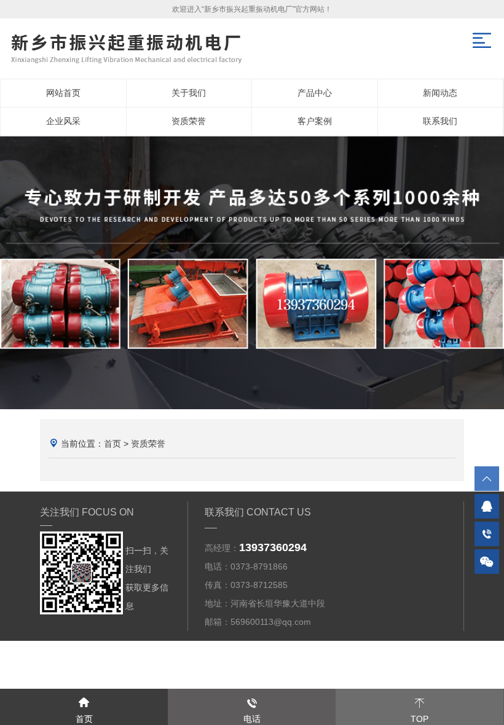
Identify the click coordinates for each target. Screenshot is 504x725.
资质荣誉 (188, 121)
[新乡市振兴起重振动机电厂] (252, 272)
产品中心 (314, 93)
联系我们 (440, 121)
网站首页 (63, 93)
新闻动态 (440, 93)
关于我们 (188, 93)
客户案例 (314, 121)
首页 (112, 444)
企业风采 (63, 121)
